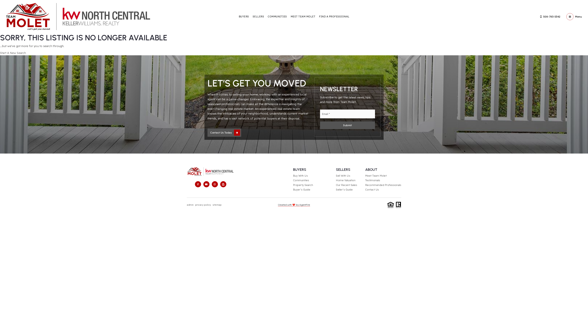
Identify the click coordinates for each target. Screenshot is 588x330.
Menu (578, 16)
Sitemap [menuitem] (217, 204)
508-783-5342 (551, 16)
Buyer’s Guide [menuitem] (301, 189)
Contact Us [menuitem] (372, 189)
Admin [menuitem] (190, 204)
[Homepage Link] (78, 16)
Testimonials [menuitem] (372, 180)
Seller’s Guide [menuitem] (344, 189)
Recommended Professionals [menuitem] (383, 185)
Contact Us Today (221, 132)
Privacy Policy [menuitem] (203, 204)
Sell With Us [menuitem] (343, 175)
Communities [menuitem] (277, 16)
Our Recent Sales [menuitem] (346, 185)
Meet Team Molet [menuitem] (303, 16)
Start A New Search (13, 53)
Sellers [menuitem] (258, 16)
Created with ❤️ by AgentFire (294, 204)
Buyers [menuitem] (244, 16)
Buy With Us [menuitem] (300, 175)
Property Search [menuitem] (303, 185)
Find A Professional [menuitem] (334, 16)
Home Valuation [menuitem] (345, 180)
